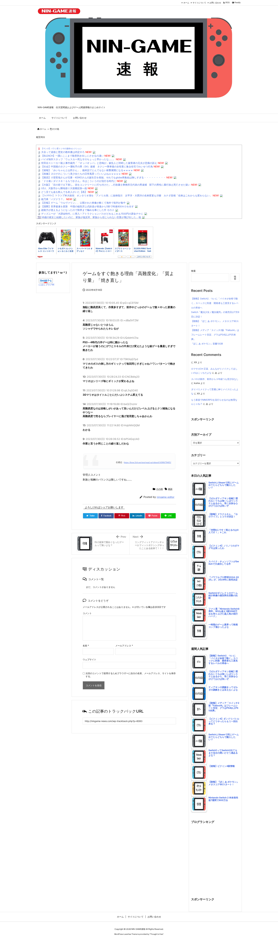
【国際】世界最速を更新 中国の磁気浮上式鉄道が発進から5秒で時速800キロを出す (87, 206)
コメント (87, 613)
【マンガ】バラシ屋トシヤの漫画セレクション (61, 148)
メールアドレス (124, 645)
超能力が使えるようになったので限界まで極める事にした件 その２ (77, 210)
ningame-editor (165, 497)
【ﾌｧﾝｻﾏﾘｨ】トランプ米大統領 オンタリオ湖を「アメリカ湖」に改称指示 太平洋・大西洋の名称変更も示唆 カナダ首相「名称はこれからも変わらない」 (126, 195)
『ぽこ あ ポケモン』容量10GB (207, 343)
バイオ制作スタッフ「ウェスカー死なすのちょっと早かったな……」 (78, 159)
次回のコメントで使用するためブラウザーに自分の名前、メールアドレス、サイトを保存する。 (131, 675)
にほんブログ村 (46, 284)
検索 (193, 270)
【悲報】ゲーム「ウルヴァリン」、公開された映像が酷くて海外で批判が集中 (83, 202)
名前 (86, 645)
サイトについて (199, 2)
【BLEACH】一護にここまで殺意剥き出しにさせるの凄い (72, 155)
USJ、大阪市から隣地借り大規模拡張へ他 (64, 188)
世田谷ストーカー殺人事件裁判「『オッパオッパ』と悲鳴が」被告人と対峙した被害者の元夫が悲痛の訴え (99, 163)
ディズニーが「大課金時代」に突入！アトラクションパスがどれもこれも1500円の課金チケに (92, 213)
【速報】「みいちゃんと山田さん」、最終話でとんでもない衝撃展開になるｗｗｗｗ (87, 170)
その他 (56, 129)
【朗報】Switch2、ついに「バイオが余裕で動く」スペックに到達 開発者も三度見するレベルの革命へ (214, 303)
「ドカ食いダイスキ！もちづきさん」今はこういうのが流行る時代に (78, 181)
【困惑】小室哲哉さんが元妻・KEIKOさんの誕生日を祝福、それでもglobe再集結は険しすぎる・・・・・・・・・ (103, 177)
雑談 (170, 489)
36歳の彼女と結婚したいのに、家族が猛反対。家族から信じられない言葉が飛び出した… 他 (91, 217)
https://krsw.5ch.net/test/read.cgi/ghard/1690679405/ (147, 462)
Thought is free (156, 934)
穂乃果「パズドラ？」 (53, 199)
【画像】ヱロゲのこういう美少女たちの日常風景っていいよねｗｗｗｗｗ (81, 173)
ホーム (186, 2)
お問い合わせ (215, 2)
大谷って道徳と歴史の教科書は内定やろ (63, 152)
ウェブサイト (89, 659)
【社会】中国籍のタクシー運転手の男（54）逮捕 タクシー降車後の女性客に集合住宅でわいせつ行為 (97, 166)
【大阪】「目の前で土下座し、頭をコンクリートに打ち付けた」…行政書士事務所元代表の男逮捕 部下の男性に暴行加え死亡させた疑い (115, 184)
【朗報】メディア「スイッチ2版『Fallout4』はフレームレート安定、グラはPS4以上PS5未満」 (215, 334)
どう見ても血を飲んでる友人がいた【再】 (64, 191)
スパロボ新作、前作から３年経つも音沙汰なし (214, 379)
